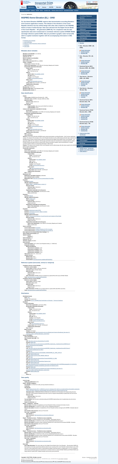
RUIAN (37, 10)
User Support (60, 458)
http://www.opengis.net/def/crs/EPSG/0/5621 (42, 259)
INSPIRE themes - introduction (86, 148)
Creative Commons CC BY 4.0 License (43, 229)
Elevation (82, 40)
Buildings (82, 143)
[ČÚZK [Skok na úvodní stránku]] (26, 2)
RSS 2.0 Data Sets (37, 461)
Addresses (83, 29)
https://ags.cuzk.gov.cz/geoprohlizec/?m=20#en (43, 178)
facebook (66, 458)
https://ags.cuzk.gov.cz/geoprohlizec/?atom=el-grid (39, 361)
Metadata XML (84, 53)
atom (32, 357)
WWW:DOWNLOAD (35, 354)
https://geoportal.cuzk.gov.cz (36, 81)
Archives (76, 10)
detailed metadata (85, 51)
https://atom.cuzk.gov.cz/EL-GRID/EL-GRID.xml (39, 355)
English (96, 1)
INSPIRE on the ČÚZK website (87, 150)
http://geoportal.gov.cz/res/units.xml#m (43, 428)
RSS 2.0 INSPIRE (57, 461)
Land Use (82, 137)
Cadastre (33, 10)
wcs (31, 351)
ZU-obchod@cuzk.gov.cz (38, 319)
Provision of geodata (25, 10)
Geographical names (68, 10)
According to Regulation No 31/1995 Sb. (44, 230)
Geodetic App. (47, 10)
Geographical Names (85, 23)
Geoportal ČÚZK (44, 3)
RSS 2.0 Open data (67, 461)
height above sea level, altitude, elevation (38, 211)
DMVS (41, 10)
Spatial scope (32, 198)
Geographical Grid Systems (87, 20)
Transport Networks (85, 35)
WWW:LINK (33, 342)
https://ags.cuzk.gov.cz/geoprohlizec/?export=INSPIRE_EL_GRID (43, 358)
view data (83, 85)
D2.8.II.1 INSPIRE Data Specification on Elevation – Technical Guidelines (47, 300)
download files (84, 119)
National (31, 195)
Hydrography (83, 38)
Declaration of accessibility (91, 457)
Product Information (85, 50)
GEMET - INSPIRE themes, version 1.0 (37, 184)
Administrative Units (85, 26)
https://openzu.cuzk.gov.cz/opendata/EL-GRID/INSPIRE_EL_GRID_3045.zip (45, 352)
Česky (89, 1)
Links (81, 146)
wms (32, 346)
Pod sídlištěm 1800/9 (39, 74)
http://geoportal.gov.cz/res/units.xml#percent (44, 415)
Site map (84, 457)
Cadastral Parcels (84, 32)
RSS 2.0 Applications (27, 461)
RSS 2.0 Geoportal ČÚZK (28, 460)
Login (89, 4)
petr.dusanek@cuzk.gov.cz (37, 78)
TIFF (29, 297)
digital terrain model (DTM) (35, 210)
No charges (37, 227)
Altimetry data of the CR (57, 10)
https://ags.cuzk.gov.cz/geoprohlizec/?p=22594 (39, 341)
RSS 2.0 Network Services (47, 461)
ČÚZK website (83, 151)
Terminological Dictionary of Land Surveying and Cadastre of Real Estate (45, 216)
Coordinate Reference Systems (86, 16)
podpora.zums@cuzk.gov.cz (39, 320)
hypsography (32, 213)
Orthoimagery (83, 140)
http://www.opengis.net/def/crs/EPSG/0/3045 (37, 277)
